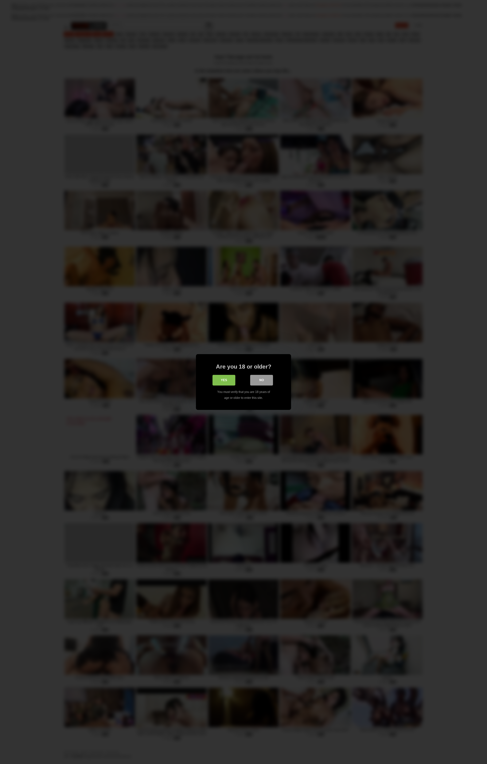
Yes (224, 380)
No (261, 380)
